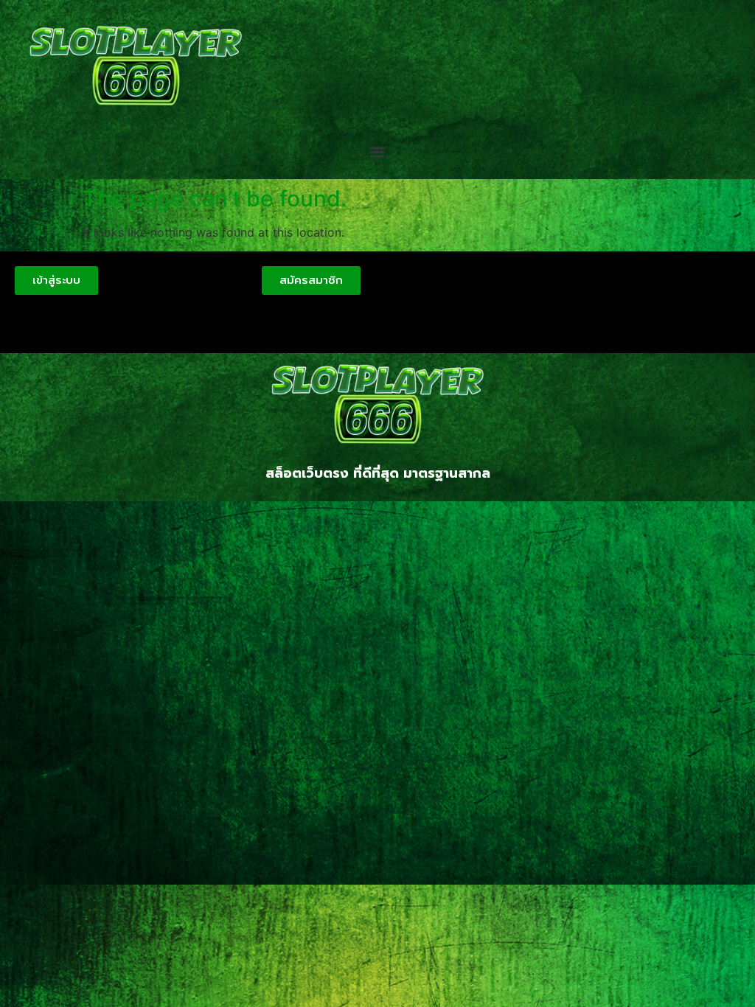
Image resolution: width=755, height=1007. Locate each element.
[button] (378, 152)
